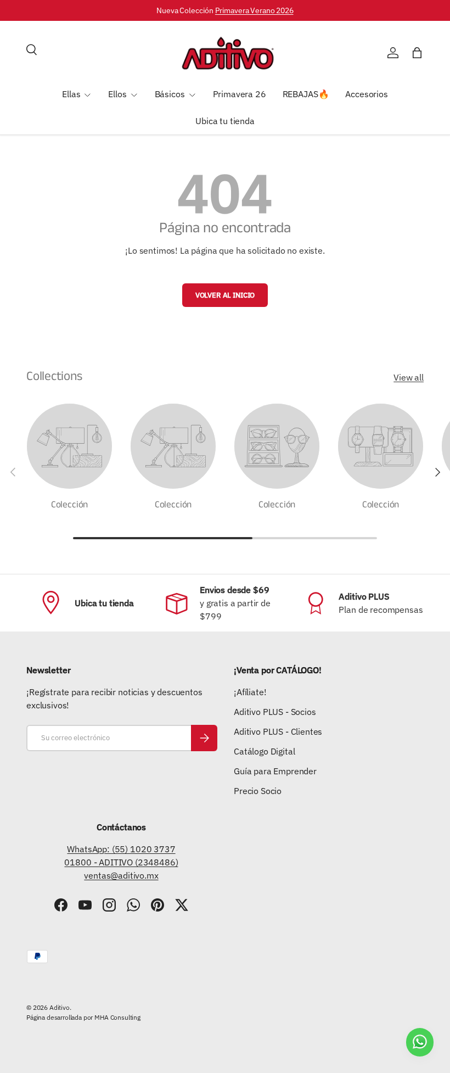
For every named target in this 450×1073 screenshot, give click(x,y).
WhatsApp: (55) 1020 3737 (121, 848)
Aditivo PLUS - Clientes (278, 731)
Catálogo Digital (264, 751)
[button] (417, 53)
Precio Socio (258, 790)
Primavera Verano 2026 (254, 10)
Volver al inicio (225, 295)
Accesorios (366, 93)
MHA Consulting (117, 1017)
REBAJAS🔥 (306, 93)
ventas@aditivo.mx (121, 875)
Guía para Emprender (275, 770)
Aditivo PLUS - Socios (275, 711)
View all (408, 377)
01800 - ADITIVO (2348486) (121, 862)
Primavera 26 (239, 93)
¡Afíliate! (250, 691)
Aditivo (59, 1007)
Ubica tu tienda (225, 120)
